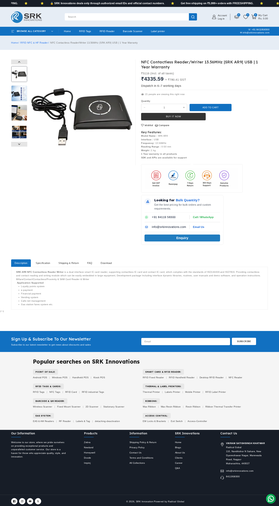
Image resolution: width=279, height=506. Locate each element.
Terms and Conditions (141, 457)
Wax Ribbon (149, 406)
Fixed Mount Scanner (69, 406)
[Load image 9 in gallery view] (19, 132)
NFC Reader (235, 377)
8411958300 (233, 476)
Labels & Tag (83, 421)
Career (179, 463)
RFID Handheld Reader (182, 377)
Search (193, 16)
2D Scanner (92, 406)
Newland (88, 447)
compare (164, 125)
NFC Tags (54, 392)
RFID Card (71, 392)
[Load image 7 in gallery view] (19, 93)
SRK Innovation (144, 501)
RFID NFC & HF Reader (34, 42)
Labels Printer (172, 392)
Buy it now (173, 116)
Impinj (87, 463)
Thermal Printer (151, 392)
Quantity (145, 101)
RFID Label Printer (215, 392)
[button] (259, 16)
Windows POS (59, 377)
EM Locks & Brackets (154, 421)
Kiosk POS (99, 377)
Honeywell (89, 452)
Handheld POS (80, 377)
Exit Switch (177, 421)
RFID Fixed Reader (153, 377)
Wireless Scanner (42, 406)
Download (106, 263)
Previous (19, 62)
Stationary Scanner (113, 406)
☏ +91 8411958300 (258, 29)
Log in (221, 18)
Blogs (178, 447)
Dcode (87, 457)
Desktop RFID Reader (212, 377)
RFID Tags (39, 392)
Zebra (87, 442)
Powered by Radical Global (169, 501)
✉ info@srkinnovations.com (255, 32)
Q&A (177, 468)
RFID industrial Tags (93, 392)
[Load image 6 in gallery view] (19, 74)
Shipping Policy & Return (143, 442)
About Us (180, 452)
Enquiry (182, 238)
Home (14, 42)
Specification (43, 263)
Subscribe (244, 341)
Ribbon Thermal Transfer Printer (223, 406)
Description (21, 263)
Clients (179, 457)
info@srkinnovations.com (240, 471)
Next (19, 144)
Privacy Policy (137, 447)
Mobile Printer (193, 392)
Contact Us (135, 452)
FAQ (89, 263)
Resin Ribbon (193, 406)
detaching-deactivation (107, 421)
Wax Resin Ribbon (171, 406)
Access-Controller (197, 421)
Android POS (40, 377)
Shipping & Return (68, 263)
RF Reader (65, 421)
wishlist (149, 125)
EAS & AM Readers (43, 421)
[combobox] (131, 16)
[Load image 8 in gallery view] (19, 113)
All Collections (137, 463)
